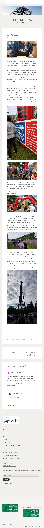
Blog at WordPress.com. (7, 524)
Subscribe (6, 479)
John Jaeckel (16, 339)
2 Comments (30, 37)
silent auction (23, 339)
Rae (3, 436)
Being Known (5, 449)
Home (3, 2)
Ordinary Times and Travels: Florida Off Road (12, 445)
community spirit (31, 336)
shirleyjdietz (16, 393)
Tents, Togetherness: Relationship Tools (11, 455)
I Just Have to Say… (22, 19)
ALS (9, 336)
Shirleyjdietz (21, 37)
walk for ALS (31, 339)
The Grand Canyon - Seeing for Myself (11, 433)
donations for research (23, 338)
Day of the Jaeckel (11, 338)
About (17, 2)
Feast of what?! (6, 439)
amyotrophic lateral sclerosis (18, 336)
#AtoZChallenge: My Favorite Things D (11, 458)
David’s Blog (10, 2)
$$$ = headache (6, 429)
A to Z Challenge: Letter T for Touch (10, 452)
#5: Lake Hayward (6, 442)
